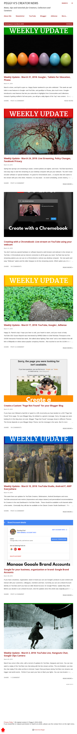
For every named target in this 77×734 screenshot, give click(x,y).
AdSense (54, 16)
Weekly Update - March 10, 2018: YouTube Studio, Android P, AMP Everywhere (38, 487)
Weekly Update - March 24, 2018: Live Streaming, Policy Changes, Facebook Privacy (37, 160)
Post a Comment (17, 101)
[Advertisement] (38, 706)
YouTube (32, 16)
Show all (69, 24)
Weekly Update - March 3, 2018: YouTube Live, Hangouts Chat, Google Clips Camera (36, 654)
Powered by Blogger (39, 729)
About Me (7, 16)
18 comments (16, 427)
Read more (68, 101)
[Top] (3, 730)
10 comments (16, 266)
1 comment (15, 677)
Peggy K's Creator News (21, 3)
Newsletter (20, 16)
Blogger (43, 16)
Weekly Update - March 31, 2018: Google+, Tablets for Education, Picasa (37, 78)
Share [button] (6, 101)
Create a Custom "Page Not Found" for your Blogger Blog (33, 405)
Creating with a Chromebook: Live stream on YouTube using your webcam (38, 243)
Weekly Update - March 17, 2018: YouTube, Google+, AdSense (35, 325)
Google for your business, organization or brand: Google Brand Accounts (36, 571)
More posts (69, 684)
